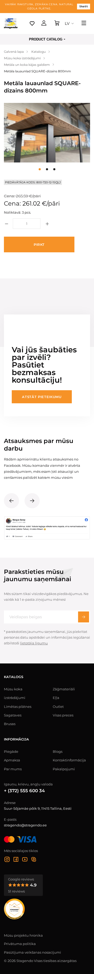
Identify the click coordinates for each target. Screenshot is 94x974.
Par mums (13, 769)
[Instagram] (7, 860)
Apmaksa (12, 760)
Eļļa (56, 698)
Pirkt (39, 244)
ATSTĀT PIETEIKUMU (41, 397)
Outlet (58, 706)
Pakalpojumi (64, 769)
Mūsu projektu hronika (23, 935)
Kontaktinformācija (69, 760)
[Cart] (57, 23)
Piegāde (11, 751)
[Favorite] (32, 23)
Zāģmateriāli (64, 689)
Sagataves (12, 715)
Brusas (9, 724)
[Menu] (83, 23)
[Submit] (83, 616)
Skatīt (83, 6)
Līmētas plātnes (17, 706)
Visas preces (63, 715)
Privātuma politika (20, 944)
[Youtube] (25, 860)
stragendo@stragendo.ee (25, 825)
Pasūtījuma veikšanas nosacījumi (32, 952)
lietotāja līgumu (34, 643)
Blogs (57, 751)
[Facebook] (16, 860)
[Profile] (43, 23)
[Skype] (34, 860)
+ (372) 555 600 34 (24, 790)
